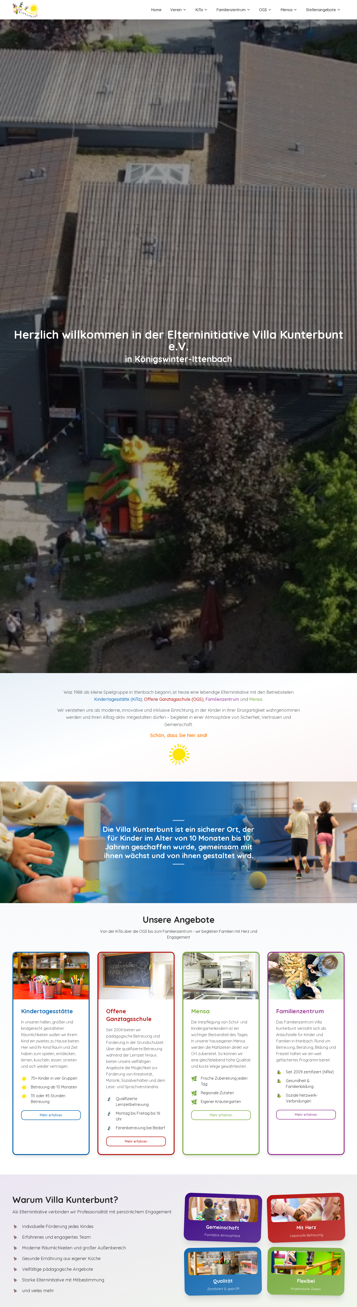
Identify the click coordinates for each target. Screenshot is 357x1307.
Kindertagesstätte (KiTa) (118, 699)
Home (156, 9)
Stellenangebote (321, 9)
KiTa (199, 9)
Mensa (286, 9)
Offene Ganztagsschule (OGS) (174, 699)
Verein (176, 9)
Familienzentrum (231, 9)
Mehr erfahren (51, 1115)
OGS (263, 9)
